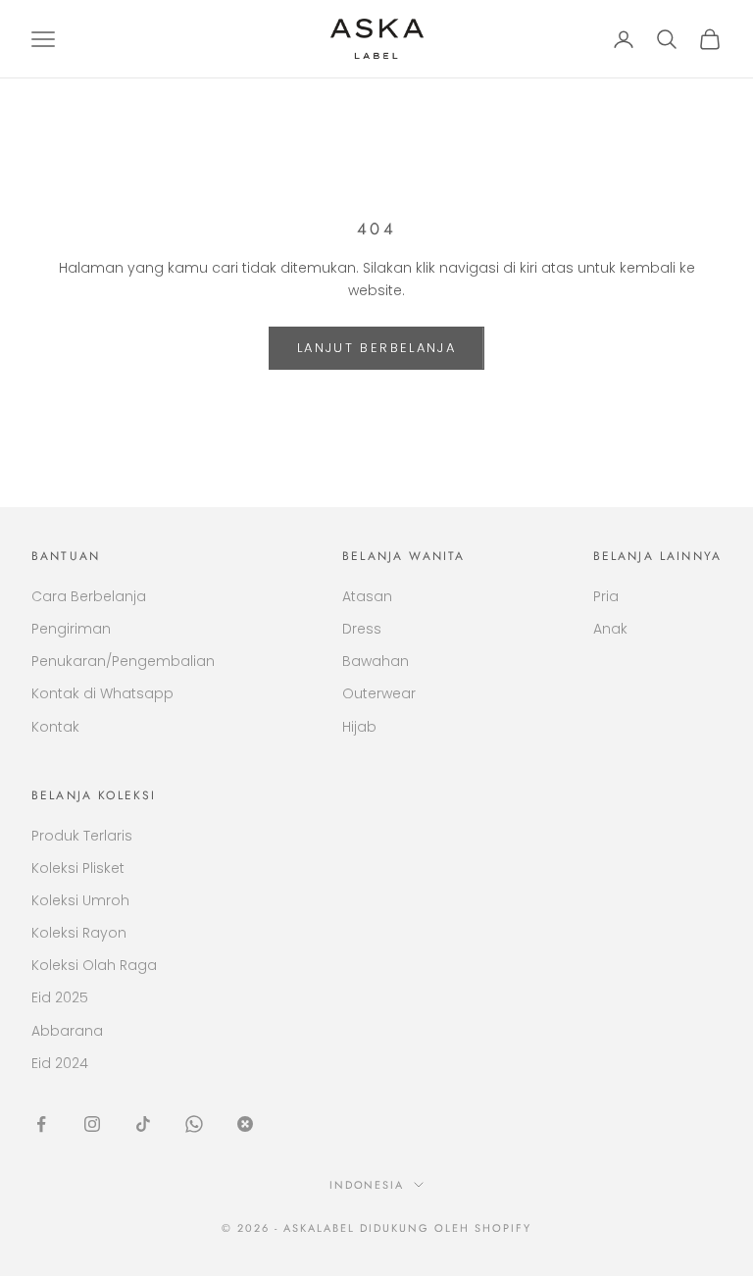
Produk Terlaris (81, 835)
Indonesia (367, 1185)
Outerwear (379, 693)
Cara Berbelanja (88, 596)
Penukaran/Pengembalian (123, 661)
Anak (610, 628)
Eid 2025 (59, 997)
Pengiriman (71, 628)
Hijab (359, 727)
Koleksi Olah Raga (94, 965)
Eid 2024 (59, 1063)
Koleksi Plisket (78, 868)
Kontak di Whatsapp (102, 693)
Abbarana (67, 1031)
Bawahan (375, 661)
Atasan (367, 596)
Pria (606, 596)
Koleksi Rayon (78, 933)
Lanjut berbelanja (376, 347)
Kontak (55, 727)
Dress (361, 628)
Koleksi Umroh (80, 900)
